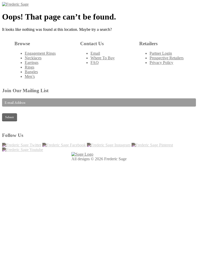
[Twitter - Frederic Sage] (21, 145)
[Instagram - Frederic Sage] (108, 145)
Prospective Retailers (167, 58)
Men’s (30, 76)
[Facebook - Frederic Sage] (64, 145)
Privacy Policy (161, 62)
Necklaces (33, 58)
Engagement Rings (40, 53)
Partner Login (161, 53)
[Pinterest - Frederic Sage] (152, 145)
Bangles (31, 72)
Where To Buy (102, 58)
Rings (29, 67)
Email (95, 53)
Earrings (31, 62)
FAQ (94, 62)
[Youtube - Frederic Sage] (22, 149)
